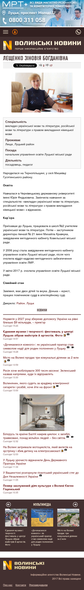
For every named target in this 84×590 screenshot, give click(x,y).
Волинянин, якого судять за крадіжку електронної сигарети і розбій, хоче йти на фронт (36, 385)
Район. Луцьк (25, 303)
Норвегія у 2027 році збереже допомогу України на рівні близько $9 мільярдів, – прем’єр (40, 320)
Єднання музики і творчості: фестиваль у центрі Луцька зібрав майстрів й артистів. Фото (15, 537)
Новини (42, 310)
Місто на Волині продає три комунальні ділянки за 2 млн (41, 357)
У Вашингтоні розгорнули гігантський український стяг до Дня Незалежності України (41, 474)
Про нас (7, 585)
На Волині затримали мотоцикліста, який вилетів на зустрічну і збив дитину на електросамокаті (37, 449)
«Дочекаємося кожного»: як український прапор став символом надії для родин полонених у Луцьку (38, 346)
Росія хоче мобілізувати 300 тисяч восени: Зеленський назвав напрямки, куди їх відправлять (39, 372)
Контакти (20, 585)
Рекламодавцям (38, 585)
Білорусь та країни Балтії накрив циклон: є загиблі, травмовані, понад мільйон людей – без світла (36, 436)
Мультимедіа (42, 504)
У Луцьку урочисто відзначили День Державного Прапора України (35, 461)
